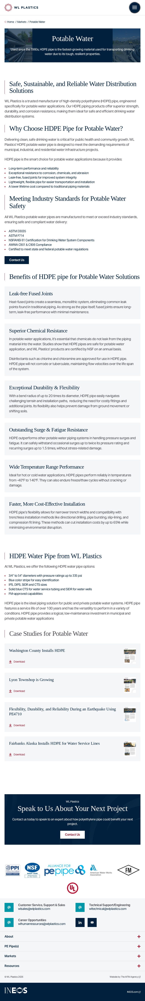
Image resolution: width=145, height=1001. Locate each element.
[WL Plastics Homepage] (21, 7)
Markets (21, 22)
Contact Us (72, 835)
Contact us (16, 260)
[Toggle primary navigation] (134, 7)
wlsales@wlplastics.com (34, 909)
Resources (12, 966)
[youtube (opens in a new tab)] (92, 922)
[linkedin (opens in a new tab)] (80, 922)
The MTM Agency (129, 977)
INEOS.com (132, 992)
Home (10, 22)
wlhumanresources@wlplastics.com (42, 924)
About (9, 936)
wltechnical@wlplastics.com (107, 909)
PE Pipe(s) (12, 946)
